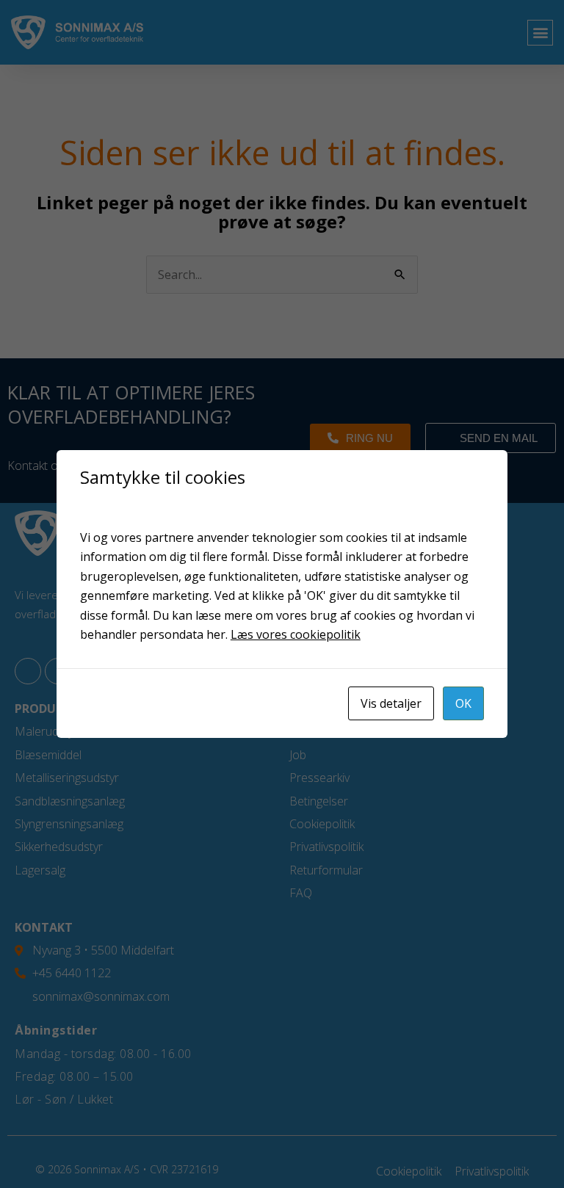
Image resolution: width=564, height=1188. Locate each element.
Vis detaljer (391, 703)
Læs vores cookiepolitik (296, 634)
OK (463, 703)
